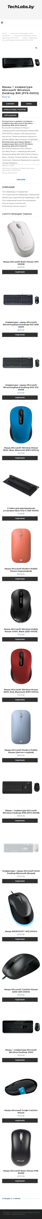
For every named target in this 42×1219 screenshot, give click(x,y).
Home (4, 33)
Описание (21, 179)
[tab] (21, 179)
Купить (29, 104)
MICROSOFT (13, 173)
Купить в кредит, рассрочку (15, 109)
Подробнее (20, 272)
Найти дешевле (10, 115)
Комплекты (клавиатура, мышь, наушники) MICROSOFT (18, 169)
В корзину (10, 104)
